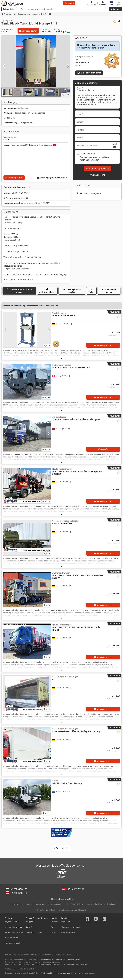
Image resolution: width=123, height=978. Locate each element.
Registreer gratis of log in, (104, 45)
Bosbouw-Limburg (15, 904)
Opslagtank (23, 108)
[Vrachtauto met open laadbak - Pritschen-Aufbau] (27, 537)
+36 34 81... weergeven (90, 193)
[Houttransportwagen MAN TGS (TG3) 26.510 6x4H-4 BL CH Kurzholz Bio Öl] (27, 641)
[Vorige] (4, 66)
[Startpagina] (2, 14)
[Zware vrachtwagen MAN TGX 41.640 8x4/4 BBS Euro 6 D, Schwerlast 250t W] (27, 589)
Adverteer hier (62, 848)
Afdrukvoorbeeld (47, 292)
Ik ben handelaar (87, 153)
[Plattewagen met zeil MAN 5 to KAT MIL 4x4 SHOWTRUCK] (27, 381)
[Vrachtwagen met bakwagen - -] (27, 693)
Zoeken (116, 9)
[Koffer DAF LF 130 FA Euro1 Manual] (27, 797)
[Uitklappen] (61, 358)
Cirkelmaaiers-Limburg (74, 904)
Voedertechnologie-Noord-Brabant (101, 904)
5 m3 (13, 117)
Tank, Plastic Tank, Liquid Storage (30, 113)
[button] (119, 3)
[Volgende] (67, 66)
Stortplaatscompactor (35, 904)
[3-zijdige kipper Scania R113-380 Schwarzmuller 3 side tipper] (27, 433)
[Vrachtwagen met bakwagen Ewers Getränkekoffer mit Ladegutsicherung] (27, 745)
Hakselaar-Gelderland (46, 910)
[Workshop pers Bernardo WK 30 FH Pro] (27, 329)
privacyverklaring (49, 973)
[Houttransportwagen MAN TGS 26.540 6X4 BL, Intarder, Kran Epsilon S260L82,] (27, 485)
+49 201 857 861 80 (18, 889)
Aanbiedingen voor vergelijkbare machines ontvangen (94, 158)
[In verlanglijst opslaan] (114, 21)
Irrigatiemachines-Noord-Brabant (72, 910)
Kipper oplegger (54, 904)
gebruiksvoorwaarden (65, 973)
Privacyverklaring (97, 175)
